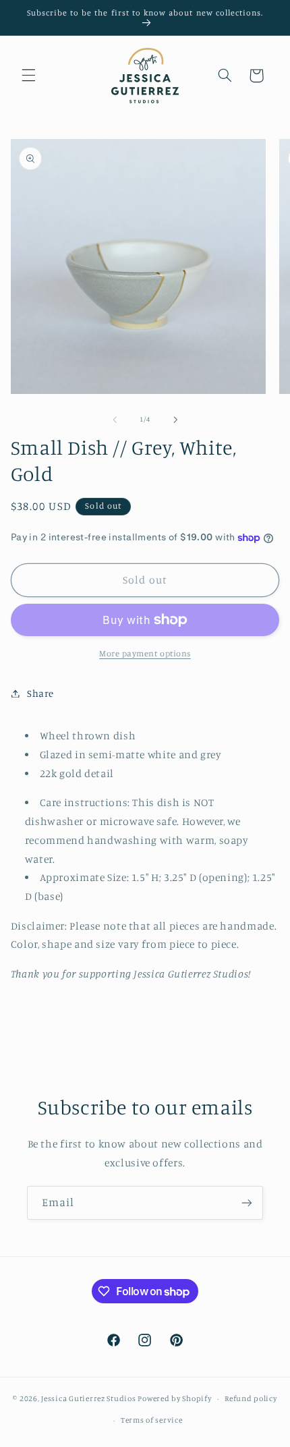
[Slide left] (114, 419)
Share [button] (40, 693)
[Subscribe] (246, 1202)
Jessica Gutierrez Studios (88, 1398)
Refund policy (251, 1398)
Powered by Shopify (174, 1398)
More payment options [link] (145, 653)
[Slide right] (175, 419)
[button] (28, 75)
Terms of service (152, 1420)
